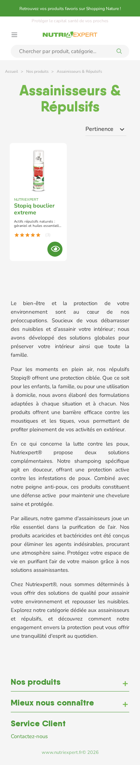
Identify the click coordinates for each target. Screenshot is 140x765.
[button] (70, 684)
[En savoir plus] (54, 249)
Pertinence (105, 129)
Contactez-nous (29, 736)
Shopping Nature (102, 8)
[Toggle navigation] (14, 34)
